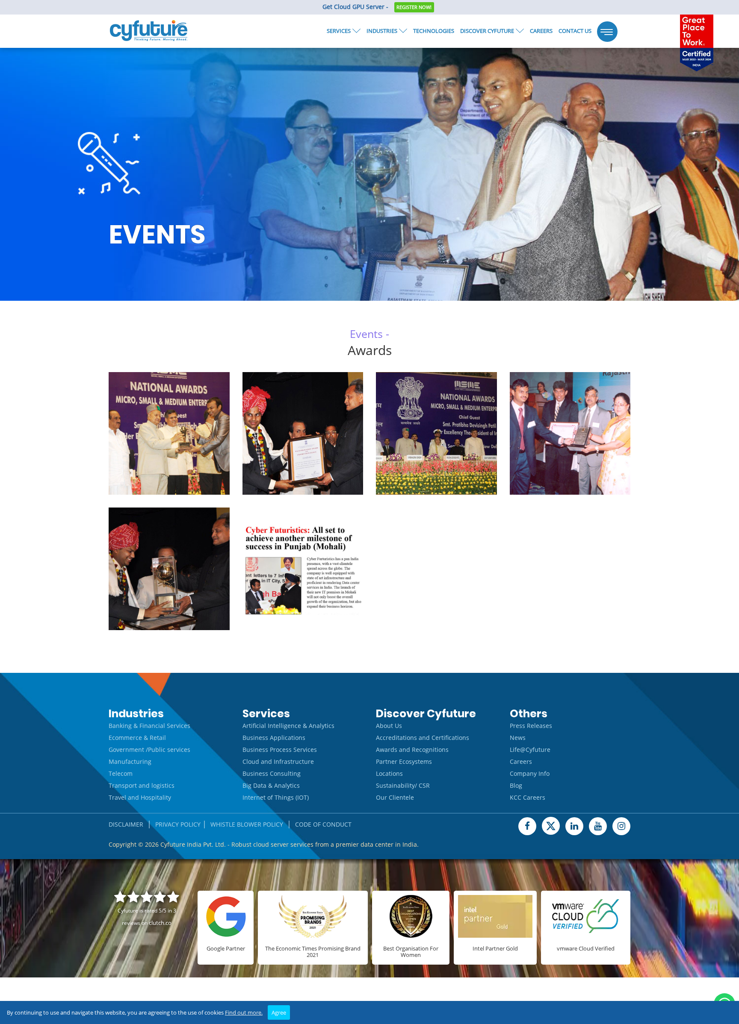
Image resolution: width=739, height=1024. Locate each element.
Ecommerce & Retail (137, 738)
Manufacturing (130, 761)
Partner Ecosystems (404, 761)
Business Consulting (271, 773)
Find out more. (244, 1012)
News (518, 738)
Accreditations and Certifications (422, 738)
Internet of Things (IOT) (275, 797)
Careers (541, 31)
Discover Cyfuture (487, 31)
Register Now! (414, 7)
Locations (389, 773)
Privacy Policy (178, 824)
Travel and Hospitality (140, 797)
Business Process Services (279, 749)
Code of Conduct (323, 824)
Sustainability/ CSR (403, 785)
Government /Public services (149, 749)
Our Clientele (395, 797)
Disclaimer (126, 824)
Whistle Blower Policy (246, 824)
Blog (516, 785)
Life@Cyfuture (530, 749)
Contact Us (575, 31)
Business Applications (273, 738)
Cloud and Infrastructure (278, 761)
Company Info (530, 773)
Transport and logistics (141, 785)
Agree (279, 1012)
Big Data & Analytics (271, 785)
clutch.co (160, 923)
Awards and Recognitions (412, 749)
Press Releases (531, 726)
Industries (382, 31)
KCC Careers (527, 797)
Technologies (433, 31)
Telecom (121, 773)
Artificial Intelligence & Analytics (288, 726)
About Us (389, 726)
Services (339, 31)
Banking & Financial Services (149, 726)
